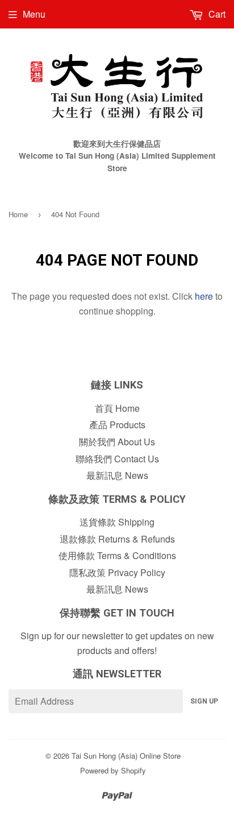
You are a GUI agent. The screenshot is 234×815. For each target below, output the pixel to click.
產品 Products (117, 424)
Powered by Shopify (113, 770)
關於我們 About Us (117, 441)
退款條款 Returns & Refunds (117, 538)
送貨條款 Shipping (117, 521)
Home (18, 214)
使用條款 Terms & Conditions (117, 555)
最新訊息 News (117, 475)
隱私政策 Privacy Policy (117, 572)
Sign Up (204, 701)
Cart (215, 13)
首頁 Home (117, 408)
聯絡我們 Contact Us (117, 458)
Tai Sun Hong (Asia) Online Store (126, 755)
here (204, 296)
